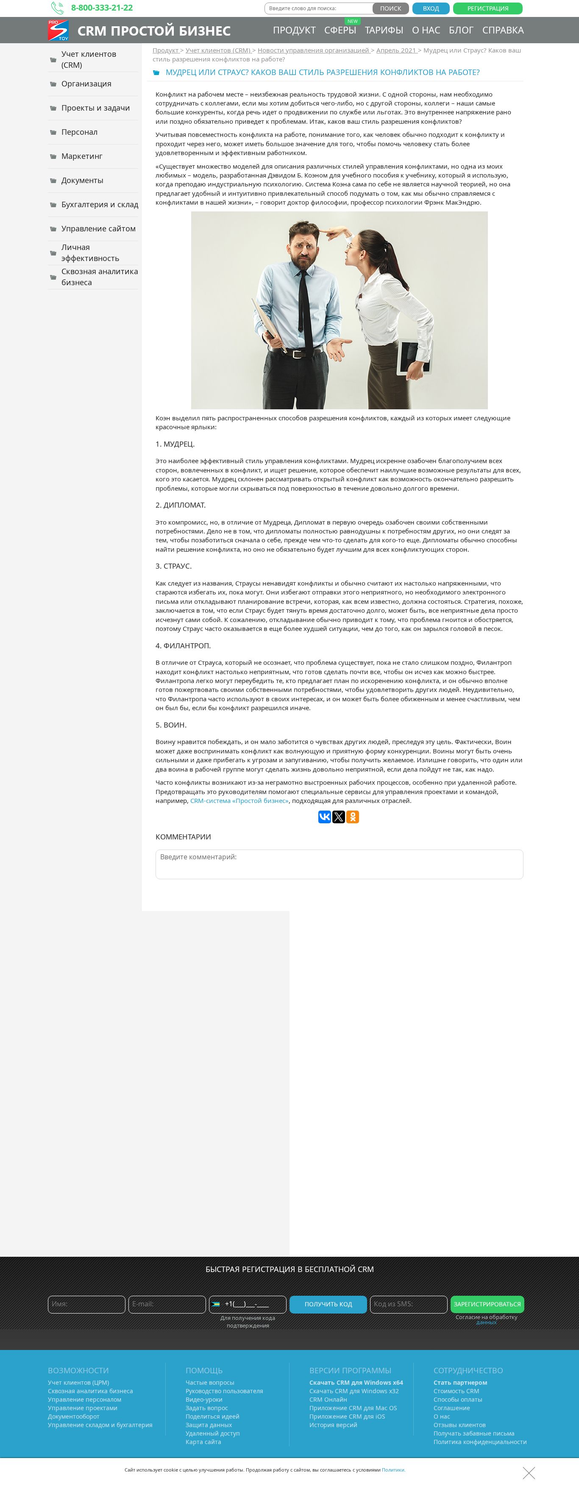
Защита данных (209, 1425)
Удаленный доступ (213, 1433)
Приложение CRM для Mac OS (353, 1408)
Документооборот (74, 1416)
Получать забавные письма (474, 1433)
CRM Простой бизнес (154, 30)
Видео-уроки (204, 1399)
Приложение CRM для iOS (347, 1416)
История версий (333, 1425)
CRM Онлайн (328, 1399)
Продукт (294, 29)
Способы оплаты (458, 1399)
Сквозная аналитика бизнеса (90, 1391)
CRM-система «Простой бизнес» (239, 800)
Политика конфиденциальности (480, 1442)
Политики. (394, 1470)
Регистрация (488, 8)
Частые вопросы (210, 1382)
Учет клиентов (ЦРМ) (78, 1382)
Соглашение (452, 1408)
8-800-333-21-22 (102, 7)
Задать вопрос (207, 1408)
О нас (426, 29)
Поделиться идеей (212, 1416)
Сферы (340, 29)
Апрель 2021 (397, 50)
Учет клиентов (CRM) (219, 50)
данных (486, 1322)
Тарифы (384, 29)
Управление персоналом (84, 1399)
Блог (461, 29)
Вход (431, 8)
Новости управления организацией (314, 50)
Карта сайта (203, 1442)
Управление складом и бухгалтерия (100, 1425)
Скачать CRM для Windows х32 (354, 1391)
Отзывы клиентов (460, 1425)
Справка (503, 29)
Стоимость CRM (456, 1391)
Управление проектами (82, 1408)
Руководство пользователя (224, 1391)
